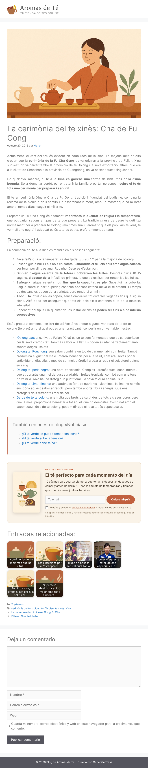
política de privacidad (83, 507)
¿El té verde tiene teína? (39, 443)
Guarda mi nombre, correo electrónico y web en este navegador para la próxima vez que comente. (75, 726)
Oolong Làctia (27, 337)
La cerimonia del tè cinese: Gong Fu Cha (35, 612)
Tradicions (17, 604)
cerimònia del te (21, 608)
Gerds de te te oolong (32, 397)
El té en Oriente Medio (24, 616)
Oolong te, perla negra (32, 370)
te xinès (59, 608)
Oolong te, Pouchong (31, 351)
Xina (68, 608)
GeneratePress (102, 762)
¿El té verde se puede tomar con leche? (50, 434)
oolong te (37, 608)
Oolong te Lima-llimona (33, 384)
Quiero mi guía (120, 499)
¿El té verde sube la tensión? (43, 438)
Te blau (49, 608)
